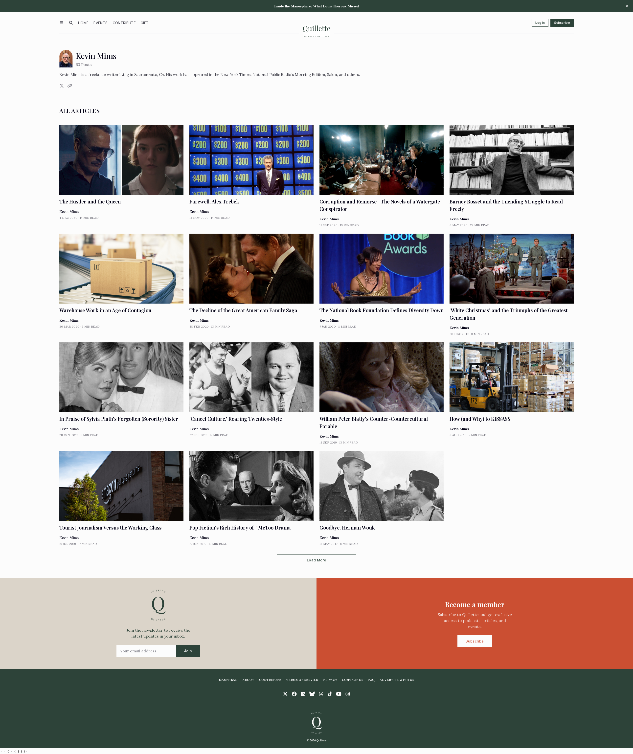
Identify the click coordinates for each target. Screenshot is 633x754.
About (248, 680)
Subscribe (562, 22)
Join (188, 651)
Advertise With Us (397, 680)
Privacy (330, 680)
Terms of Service (302, 680)
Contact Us (352, 680)
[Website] (69, 85)
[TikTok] (330, 694)
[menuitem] (83, 23)
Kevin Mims (69, 211)
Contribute (124, 23)
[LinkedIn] (303, 694)
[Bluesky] (312, 694)
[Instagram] (348, 694)
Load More (316, 560)
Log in (540, 22)
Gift (145, 23)
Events (100, 23)
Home (83, 23)
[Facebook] (294, 694)
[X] (61, 85)
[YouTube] (339, 694)
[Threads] (321, 694)
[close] (627, 6)
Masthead (228, 680)
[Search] (71, 23)
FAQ (371, 680)
